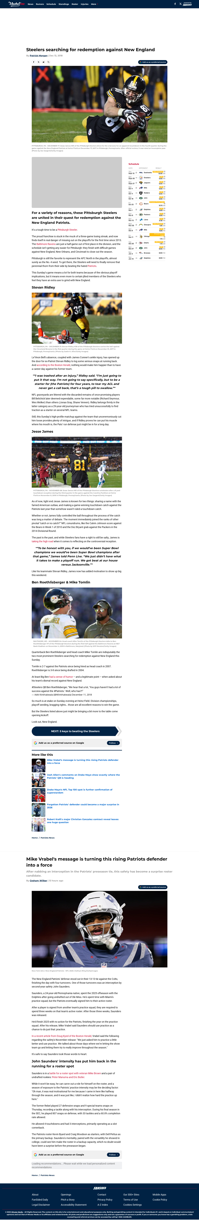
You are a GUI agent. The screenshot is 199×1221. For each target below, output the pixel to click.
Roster (75, 4)
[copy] (48, 62)
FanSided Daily (40, 1199)
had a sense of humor (61, 676)
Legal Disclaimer (41, 1204)
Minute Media (17, 1212)
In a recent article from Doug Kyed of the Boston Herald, (62, 1036)
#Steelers (37, 687)
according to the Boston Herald (53, 365)
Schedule (51, 4)
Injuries (84, 4)
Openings (66, 1194)
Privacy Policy (105, 1199)
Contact (102, 1194)
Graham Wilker (38, 880)
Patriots (92, 266)
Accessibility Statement (74, 1204)
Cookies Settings (132, 1204)
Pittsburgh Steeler (67, 229)
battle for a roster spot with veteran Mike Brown (75, 1073)
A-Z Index (103, 1204)
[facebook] (175, 4)
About (35, 1194)
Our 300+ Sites (131, 1194)
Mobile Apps (159, 1194)
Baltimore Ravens (46, 244)
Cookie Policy (160, 1199)
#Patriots (59, 691)
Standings (64, 4)
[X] (180, 4)
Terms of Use (130, 1199)
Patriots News (47, 838)
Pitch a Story (68, 1199)
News (30, 4)
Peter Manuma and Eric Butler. (68, 1077)
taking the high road (42, 541)
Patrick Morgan (38, 55)
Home (35, 838)
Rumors (40, 4)
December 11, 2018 (82, 694)
